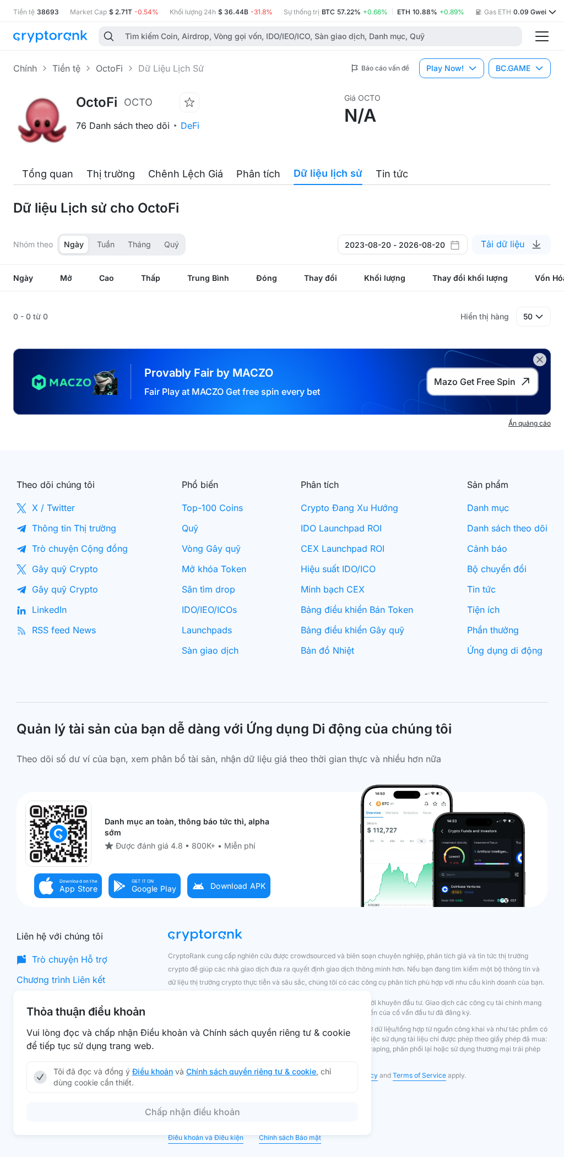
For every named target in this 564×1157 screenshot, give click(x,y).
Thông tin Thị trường (74, 528)
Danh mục (488, 507)
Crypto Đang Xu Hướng (349, 507)
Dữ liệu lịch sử (328, 173)
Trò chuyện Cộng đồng (80, 548)
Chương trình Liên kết (61, 979)
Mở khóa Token (214, 568)
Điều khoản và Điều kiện (205, 1137)
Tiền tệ (66, 68)
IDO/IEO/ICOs (209, 609)
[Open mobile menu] (542, 36)
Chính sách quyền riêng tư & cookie (251, 1071)
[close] (539, 359)
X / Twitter (53, 507)
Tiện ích (483, 609)
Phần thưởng (493, 629)
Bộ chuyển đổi (497, 568)
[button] (68, 885)
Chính (25, 68)
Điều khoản (152, 1071)
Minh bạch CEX (333, 589)
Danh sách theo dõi (507, 528)
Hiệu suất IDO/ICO (338, 568)
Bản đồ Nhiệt (327, 650)
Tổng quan (47, 174)
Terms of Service (419, 1075)
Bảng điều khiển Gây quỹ (352, 629)
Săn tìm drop (208, 589)
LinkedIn (49, 609)
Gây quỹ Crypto (65, 568)
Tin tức (392, 174)
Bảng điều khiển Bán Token (357, 609)
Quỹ (190, 528)
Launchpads (207, 629)
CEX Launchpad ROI (342, 548)
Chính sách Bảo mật (290, 1137)
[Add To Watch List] (189, 102)
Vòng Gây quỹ (211, 548)
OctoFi (109, 68)
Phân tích (258, 174)
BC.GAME (513, 68)
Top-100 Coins (212, 507)
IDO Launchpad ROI (341, 528)
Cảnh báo (487, 548)
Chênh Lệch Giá (185, 174)
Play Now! (445, 68)
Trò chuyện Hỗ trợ (69, 959)
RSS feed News (64, 629)
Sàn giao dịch (210, 650)
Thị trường (110, 174)
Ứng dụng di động (505, 650)
